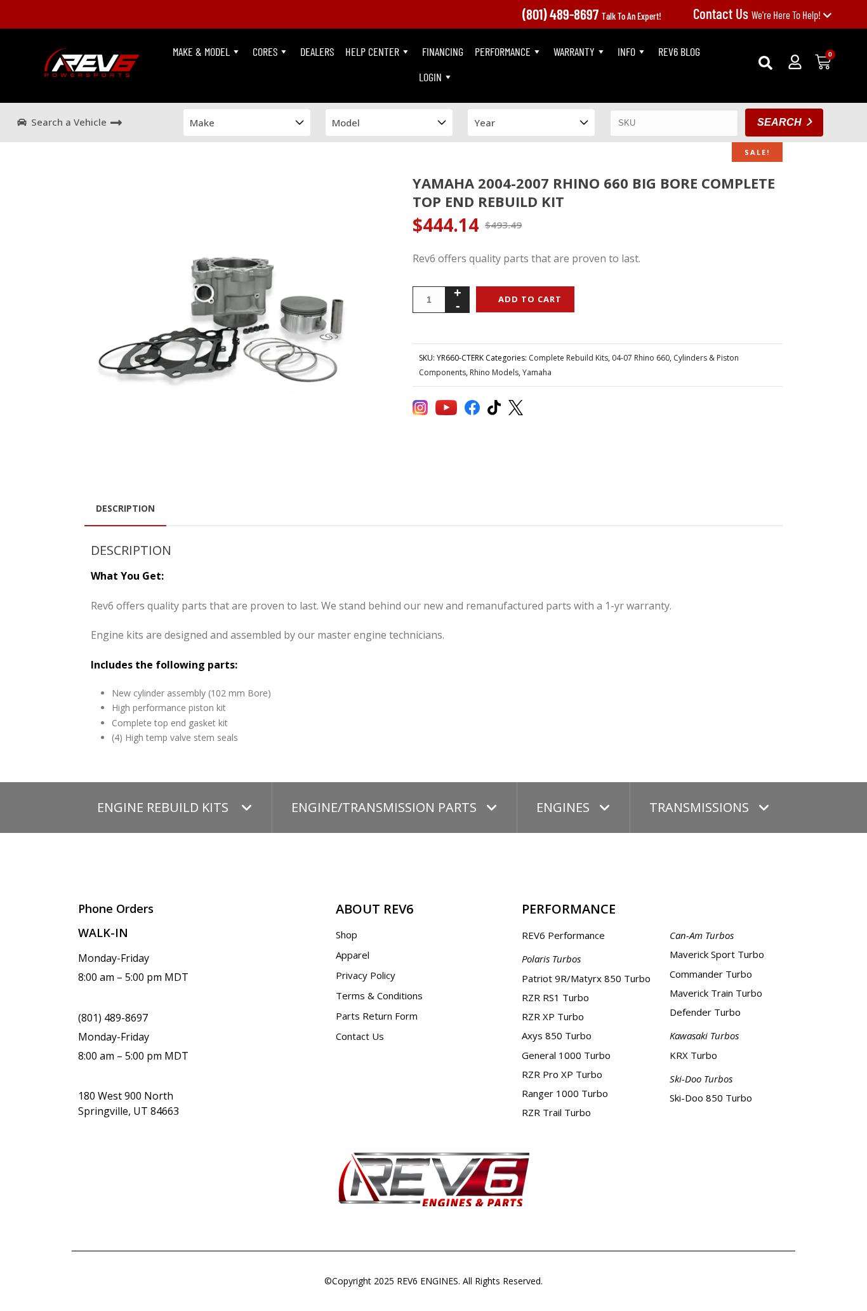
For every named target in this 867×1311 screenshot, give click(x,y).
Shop (346, 934)
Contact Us (360, 1036)
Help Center (372, 51)
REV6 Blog (679, 51)
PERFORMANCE (503, 51)
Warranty (574, 51)
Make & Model (201, 51)
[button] (765, 63)
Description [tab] (125, 508)
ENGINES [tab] (563, 807)
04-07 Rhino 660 (641, 357)
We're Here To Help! (758, 14)
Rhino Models (494, 372)
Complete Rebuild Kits (568, 357)
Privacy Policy (365, 975)
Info (626, 51)
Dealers (317, 51)
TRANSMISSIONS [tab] (699, 807)
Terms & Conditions (379, 995)
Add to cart (530, 299)
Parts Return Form (377, 1015)
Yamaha (537, 372)
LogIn (430, 77)
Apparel (352, 954)
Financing (442, 51)
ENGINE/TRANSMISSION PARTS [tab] (384, 807)
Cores (265, 51)
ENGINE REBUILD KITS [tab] (164, 807)
